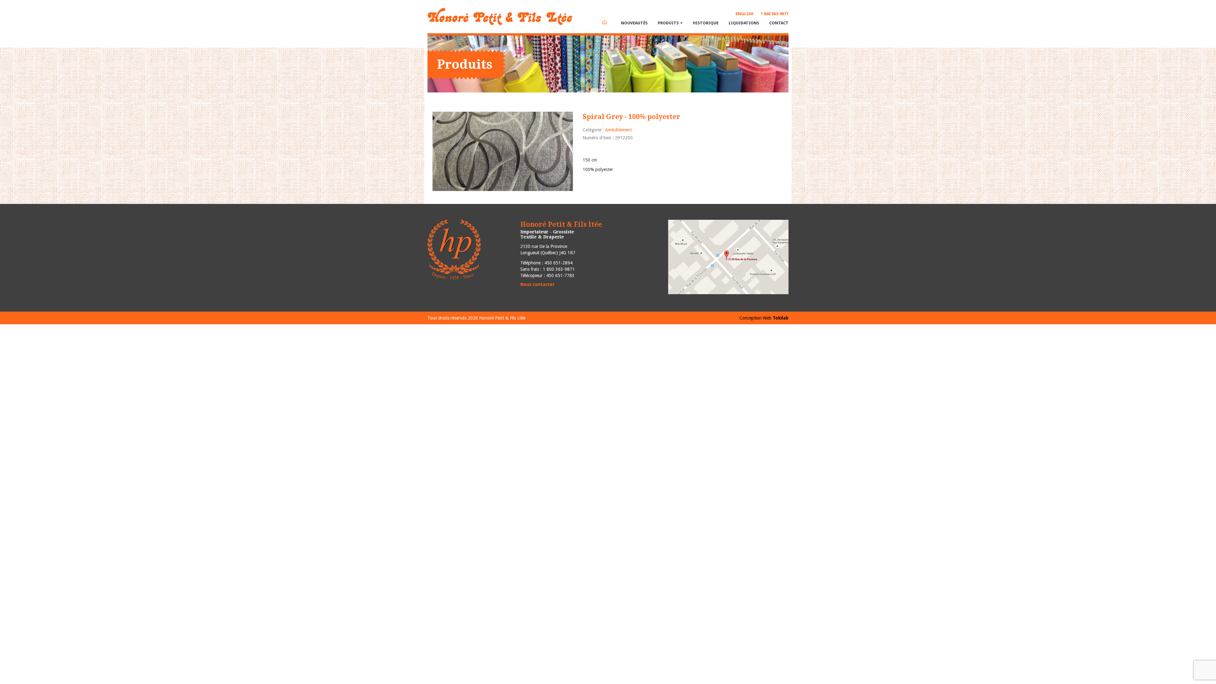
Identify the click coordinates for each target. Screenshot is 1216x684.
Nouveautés (634, 23)
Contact (778, 23)
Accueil (604, 22)
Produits (669, 23)
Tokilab (780, 317)
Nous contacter (537, 284)
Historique (706, 23)
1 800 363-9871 (774, 13)
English (744, 13)
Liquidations (744, 23)
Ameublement (618, 129)
